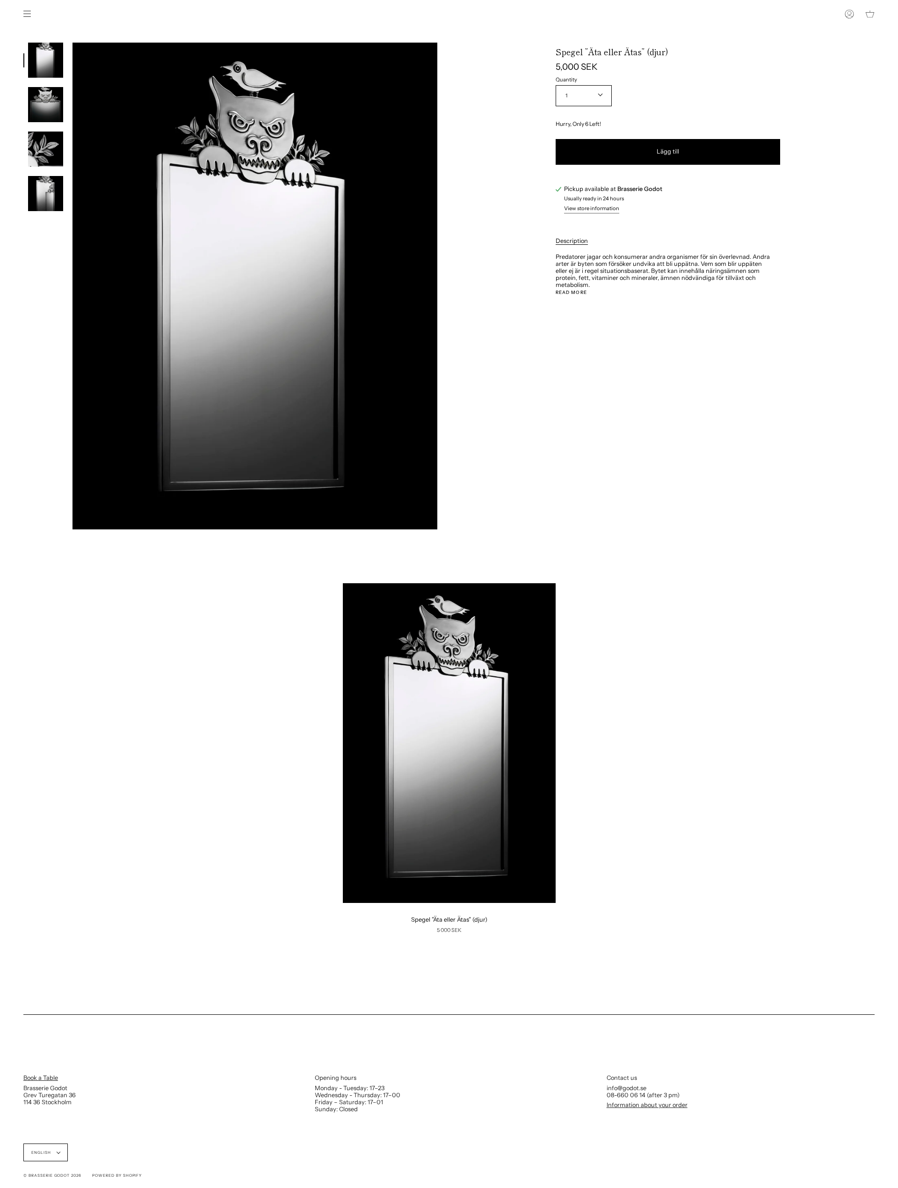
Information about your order (647, 1104)
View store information (591, 209)
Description (572, 240)
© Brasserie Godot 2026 (52, 1175)
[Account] (849, 14)
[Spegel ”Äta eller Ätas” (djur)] (449, 743)
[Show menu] (30, 14)
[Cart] (870, 14)
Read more (571, 292)
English (41, 1152)
